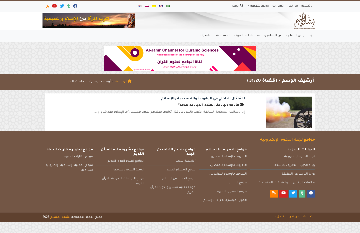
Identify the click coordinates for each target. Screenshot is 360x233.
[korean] (139, 6)
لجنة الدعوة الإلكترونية (299, 156)
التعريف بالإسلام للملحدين (228, 165)
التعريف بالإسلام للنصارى (229, 156)
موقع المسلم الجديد (181, 170)
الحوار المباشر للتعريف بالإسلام (225, 200)
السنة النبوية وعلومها (128, 170)
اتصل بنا (278, 6)
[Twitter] (62, 7)
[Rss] (47, 7)
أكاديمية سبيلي (185, 161)
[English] (161, 6)
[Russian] (146, 6)
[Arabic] (168, 6)
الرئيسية (307, 6)
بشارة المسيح (60, 217)
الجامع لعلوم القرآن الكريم (126, 161)
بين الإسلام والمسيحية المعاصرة (259, 36)
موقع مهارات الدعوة (78, 156)
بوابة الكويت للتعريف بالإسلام (294, 165)
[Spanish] (154, 6)
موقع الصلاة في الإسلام (178, 178)
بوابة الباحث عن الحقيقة (298, 174)
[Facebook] (75, 7)
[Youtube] (54, 7)
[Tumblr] (68, 7)
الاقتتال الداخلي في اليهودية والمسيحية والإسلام (203, 99)
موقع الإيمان (238, 183)
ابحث (236, 6)
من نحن (293, 6)
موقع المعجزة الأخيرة (232, 191)
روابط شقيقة (259, 6)
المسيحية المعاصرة (216, 36)
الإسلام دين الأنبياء (300, 36)
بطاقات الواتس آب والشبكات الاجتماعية (287, 183)
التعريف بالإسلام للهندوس (228, 174)
